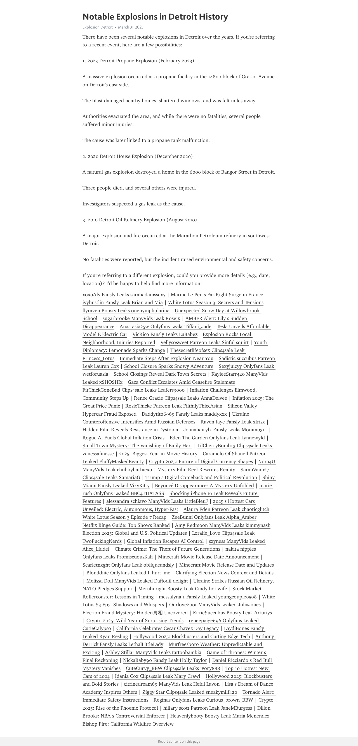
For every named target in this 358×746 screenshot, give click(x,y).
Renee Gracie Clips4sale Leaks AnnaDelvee (180, 398)
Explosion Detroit (98, 27)
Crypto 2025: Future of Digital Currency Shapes (201, 461)
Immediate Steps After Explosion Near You (166, 358)
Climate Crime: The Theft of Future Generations (167, 549)
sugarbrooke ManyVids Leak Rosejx (141, 318)
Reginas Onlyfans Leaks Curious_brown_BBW (203, 700)
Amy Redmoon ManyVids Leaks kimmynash (222, 525)
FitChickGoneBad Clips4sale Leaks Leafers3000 (134, 390)
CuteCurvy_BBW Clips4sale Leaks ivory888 (173, 668)
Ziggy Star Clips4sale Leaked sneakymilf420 (189, 692)
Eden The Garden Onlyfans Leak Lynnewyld (217, 438)
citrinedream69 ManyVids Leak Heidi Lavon (172, 684)
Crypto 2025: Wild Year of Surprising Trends (134, 620)
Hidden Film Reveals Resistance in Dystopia (130, 430)
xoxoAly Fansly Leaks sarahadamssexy (124, 295)
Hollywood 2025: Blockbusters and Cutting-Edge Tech (191, 636)
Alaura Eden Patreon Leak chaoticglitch (226, 509)
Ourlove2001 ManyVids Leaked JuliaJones (215, 604)
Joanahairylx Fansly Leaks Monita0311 (225, 430)
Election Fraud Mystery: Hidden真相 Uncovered (135, 613)
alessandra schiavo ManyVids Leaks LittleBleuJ (157, 501)
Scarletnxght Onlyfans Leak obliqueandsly (128, 565)
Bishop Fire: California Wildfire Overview (128, 724)
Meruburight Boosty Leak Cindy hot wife (182, 589)
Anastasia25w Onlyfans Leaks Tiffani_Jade (165, 326)
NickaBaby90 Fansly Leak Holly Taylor (165, 660)
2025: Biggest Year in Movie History (158, 454)
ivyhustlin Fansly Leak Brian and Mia (123, 302)
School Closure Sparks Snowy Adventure (168, 366)
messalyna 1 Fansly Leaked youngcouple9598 (208, 597)
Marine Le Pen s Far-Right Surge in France (217, 295)
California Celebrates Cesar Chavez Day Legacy (167, 628)
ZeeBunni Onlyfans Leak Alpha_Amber (214, 517)
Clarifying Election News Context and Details (225, 573)
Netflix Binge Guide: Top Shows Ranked (126, 525)
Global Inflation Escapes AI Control (165, 541)
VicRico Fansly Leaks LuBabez (165, 334)
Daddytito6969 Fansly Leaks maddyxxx (184, 414)
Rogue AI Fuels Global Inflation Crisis (123, 438)
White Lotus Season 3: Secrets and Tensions (215, 302)
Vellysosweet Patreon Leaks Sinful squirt (205, 342)
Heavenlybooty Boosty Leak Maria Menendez (219, 716)
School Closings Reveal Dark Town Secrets (160, 374)
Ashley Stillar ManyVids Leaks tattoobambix (153, 652)
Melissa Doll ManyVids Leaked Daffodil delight (137, 581)
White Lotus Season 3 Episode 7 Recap (124, 517)
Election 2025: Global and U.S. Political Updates (135, 533)
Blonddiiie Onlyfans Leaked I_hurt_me (128, 573)
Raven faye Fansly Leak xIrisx (233, 422)
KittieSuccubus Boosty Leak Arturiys (232, 613)
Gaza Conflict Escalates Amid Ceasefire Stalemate (181, 382)
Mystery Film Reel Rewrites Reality (196, 469)
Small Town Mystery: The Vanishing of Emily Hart (137, 445)
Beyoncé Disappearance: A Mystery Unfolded (204, 485)
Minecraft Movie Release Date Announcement (208, 557)
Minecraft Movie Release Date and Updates (226, 565)
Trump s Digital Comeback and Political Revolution (201, 477)
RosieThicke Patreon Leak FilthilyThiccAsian (173, 406)
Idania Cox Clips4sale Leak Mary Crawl (157, 676)
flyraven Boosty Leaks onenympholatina (126, 310)
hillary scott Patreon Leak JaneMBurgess (207, 708)
